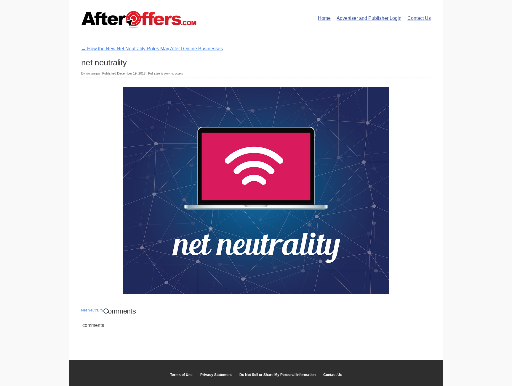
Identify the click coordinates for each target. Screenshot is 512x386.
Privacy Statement (216, 375)
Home (324, 18)
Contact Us (419, 18)
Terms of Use (181, 375)
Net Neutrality (92, 310)
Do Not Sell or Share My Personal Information (277, 375)
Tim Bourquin (93, 73)
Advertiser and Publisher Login (369, 18)
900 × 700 (169, 73)
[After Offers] (139, 26)
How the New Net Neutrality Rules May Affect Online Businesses (152, 48)
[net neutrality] (256, 292)
